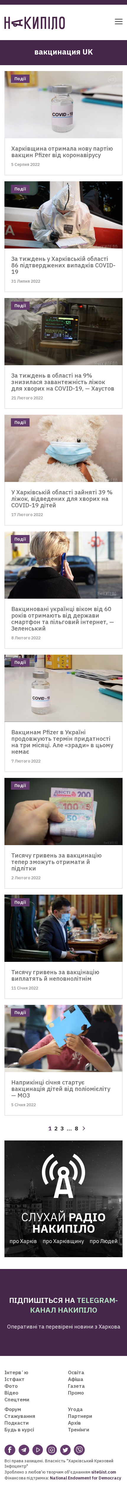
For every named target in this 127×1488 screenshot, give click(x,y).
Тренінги (78, 1429)
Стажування (19, 1416)
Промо (76, 1393)
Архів (74, 1423)
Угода (75, 1409)
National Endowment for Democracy (85, 1478)
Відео (11, 1393)
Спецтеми (16, 1399)
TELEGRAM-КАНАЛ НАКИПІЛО (74, 1305)
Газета (76, 1386)
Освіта (76, 1372)
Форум (12, 1409)
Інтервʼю (16, 1372)
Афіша (75, 1379)
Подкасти (16, 1423)
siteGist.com (103, 1472)
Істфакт (14, 1379)
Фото (11, 1386)
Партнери (80, 1416)
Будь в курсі (19, 1429)
